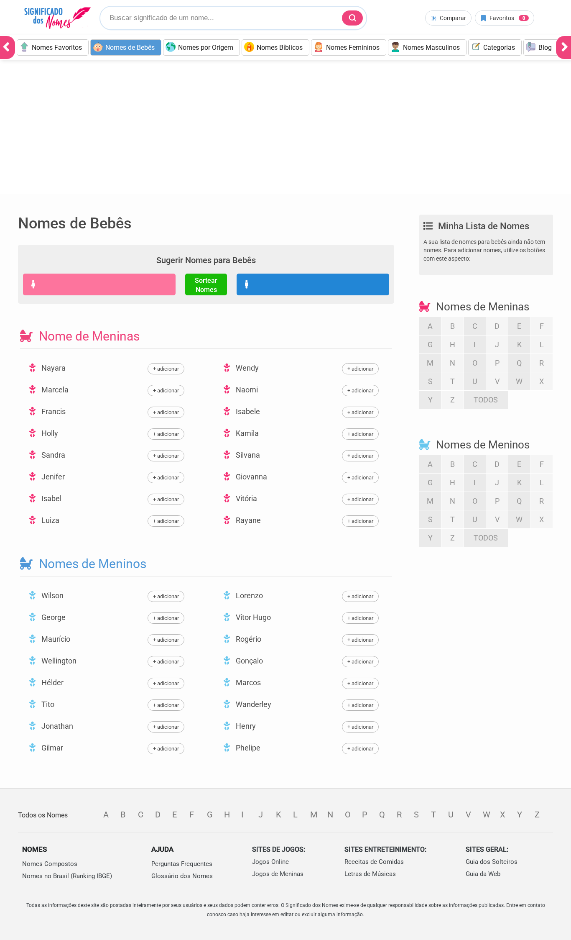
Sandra (52, 455)
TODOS (486, 399)
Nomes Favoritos (57, 47)
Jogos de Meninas (277, 874)
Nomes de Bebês (130, 47)
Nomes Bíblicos (280, 47)
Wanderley (252, 704)
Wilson (52, 595)
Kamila (246, 433)
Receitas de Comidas (374, 862)
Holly (49, 433)
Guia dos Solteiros (491, 862)
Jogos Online (270, 862)
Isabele (247, 411)
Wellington (58, 660)
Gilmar (51, 747)
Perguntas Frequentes (181, 864)
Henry (245, 726)
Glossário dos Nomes (182, 876)
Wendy (246, 368)
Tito (47, 704)
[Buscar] (352, 18)
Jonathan (56, 726)
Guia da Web (483, 874)
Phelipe (247, 747)
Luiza (49, 520)
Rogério (247, 639)
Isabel (50, 498)
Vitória (245, 498)
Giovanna (250, 476)
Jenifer (52, 476)
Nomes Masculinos (431, 47)
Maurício (55, 639)
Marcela (54, 389)
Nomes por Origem (205, 47)
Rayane (247, 520)
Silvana (247, 455)
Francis (53, 411)
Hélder (52, 682)
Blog (545, 47)
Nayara (53, 368)
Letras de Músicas (370, 874)
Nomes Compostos (49, 864)
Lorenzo (248, 595)
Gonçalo (248, 660)
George (53, 617)
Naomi (246, 389)
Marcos (247, 682)
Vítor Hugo (252, 617)
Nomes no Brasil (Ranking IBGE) (67, 876)
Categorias (499, 47)
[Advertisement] (285, 131)
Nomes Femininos (353, 47)
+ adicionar (166, 369)
